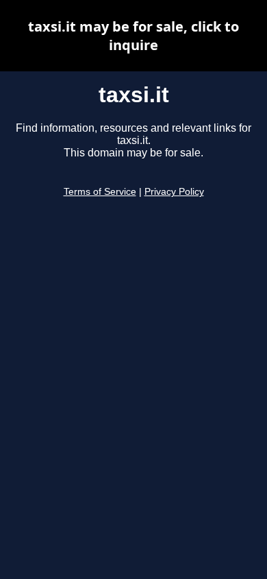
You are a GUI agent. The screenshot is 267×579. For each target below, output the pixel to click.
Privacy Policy (174, 192)
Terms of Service (100, 192)
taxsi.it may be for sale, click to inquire (133, 35)
